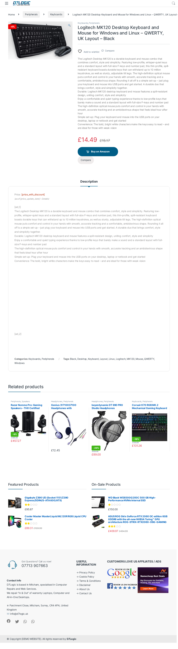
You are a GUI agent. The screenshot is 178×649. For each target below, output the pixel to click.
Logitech (121, 358)
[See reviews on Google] (122, 572)
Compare (110, 50)
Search (173, 3)
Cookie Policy (86, 576)
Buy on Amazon (100, 151)
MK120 (130, 358)
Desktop (82, 358)
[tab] (89, 183)
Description (89, 181)
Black (73, 358)
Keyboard (93, 358)
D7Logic (71, 638)
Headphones (56, 401)
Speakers (26, 401)
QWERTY (149, 358)
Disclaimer (85, 584)
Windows (19, 363)
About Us (84, 589)
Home (11, 14)
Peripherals (31, 14)
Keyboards (56, 14)
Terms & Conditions (90, 580)
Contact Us (85, 593)
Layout (104, 358)
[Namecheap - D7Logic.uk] (153, 579)
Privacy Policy (87, 572)
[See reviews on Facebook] (122, 585)
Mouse (139, 358)
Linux (112, 358)
